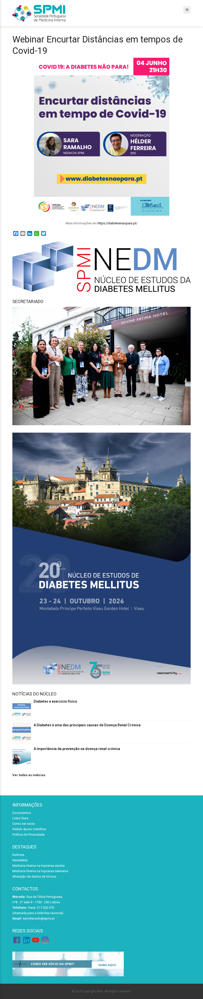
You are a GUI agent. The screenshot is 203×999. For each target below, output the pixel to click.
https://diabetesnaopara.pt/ (117, 223)
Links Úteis (20, 818)
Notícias (18, 855)
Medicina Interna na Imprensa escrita (38, 865)
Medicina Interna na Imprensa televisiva (40, 871)
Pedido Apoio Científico (29, 829)
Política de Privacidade (28, 834)
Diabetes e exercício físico (55, 701)
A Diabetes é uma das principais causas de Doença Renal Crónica (87, 725)
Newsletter (20, 860)
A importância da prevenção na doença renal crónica (77, 749)
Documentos (21, 813)
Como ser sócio (23, 824)
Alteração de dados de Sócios (34, 876)
